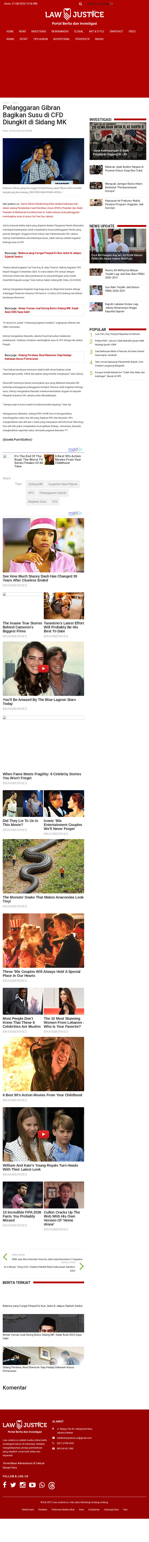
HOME (10, 31)
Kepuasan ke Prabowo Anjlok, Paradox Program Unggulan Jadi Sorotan (124, 204)
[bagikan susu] (37, 502)
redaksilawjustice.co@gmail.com (74, 1438)
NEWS (22, 31)
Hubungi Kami (111, 1509)
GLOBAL (79, 31)
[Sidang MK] (35, 484)
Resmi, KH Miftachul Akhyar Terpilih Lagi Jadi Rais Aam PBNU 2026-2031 (124, 274)
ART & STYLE (96, 31)
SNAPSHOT (116, 31)
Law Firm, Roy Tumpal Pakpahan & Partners (117, 334)
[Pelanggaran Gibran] (53, 493)
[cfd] (55, 502)
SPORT (24, 39)
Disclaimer (94, 1509)
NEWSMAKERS (60, 31)
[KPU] (31, 493)
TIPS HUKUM (40, 39)
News (15, 102)
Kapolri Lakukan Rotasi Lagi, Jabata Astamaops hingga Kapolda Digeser (121, 307)
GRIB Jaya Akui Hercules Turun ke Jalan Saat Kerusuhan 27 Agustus (47, 1259)
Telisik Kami (28, 1509)
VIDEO (132, 31)
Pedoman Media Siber (63, 1509)
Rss (125, 1509)
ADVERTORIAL (61, 39)
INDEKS (99, 39)
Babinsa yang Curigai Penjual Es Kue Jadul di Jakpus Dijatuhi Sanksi (42, 1306)
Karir (81, 1509)
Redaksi (43, 1509)
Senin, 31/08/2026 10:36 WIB (20, 3)
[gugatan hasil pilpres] (63, 484)
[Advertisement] (74, 70)
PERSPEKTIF (82, 39)
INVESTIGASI (38, 31)
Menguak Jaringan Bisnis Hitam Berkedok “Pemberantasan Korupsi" (123, 187)
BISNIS (10, 39)
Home (6, 102)
